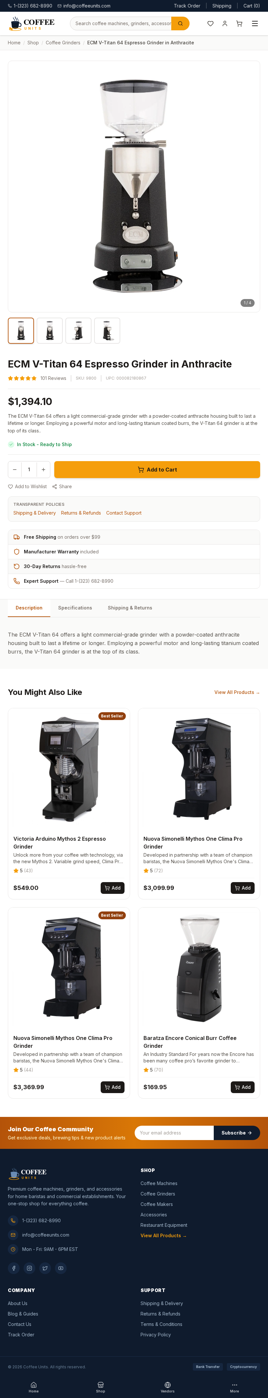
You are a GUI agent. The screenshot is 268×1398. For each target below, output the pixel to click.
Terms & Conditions (161, 1324)
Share (65, 486)
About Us (17, 1303)
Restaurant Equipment (164, 1225)
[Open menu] (254, 23)
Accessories (154, 1214)
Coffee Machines (159, 1183)
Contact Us (19, 1324)
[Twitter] (45, 1268)
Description (29, 607)
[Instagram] (29, 1268)
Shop (33, 42)
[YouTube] (61, 1268)
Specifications (75, 607)
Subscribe (234, 1132)
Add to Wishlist (31, 486)
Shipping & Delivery (34, 513)
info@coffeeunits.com (86, 5)
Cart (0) (251, 5)
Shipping (221, 5)
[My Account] (225, 23)
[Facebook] (14, 1268)
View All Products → (237, 692)
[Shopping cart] (239, 23)
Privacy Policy (156, 1334)
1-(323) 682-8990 (41, 1220)
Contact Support (124, 513)
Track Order (187, 5)
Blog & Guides (23, 1313)
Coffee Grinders (158, 1193)
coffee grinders (63, 42)
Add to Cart (162, 469)
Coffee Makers (157, 1204)
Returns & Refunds (81, 513)
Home (14, 42)
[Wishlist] (210, 23)
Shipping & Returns (130, 607)
